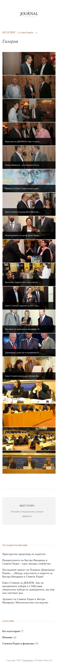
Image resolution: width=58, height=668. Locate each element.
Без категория (11, 631)
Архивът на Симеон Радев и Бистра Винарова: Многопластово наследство (25, 601)
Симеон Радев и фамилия (18, 643)
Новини (7, 637)
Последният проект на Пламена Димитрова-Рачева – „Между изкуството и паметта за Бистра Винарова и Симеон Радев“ (28, 573)
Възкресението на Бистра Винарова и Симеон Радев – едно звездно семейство (26, 562)
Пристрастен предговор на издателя (23, 554)
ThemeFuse (27, 660)
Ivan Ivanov (27, 32)
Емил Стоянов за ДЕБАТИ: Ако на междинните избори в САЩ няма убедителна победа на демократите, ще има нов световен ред (28, 587)
